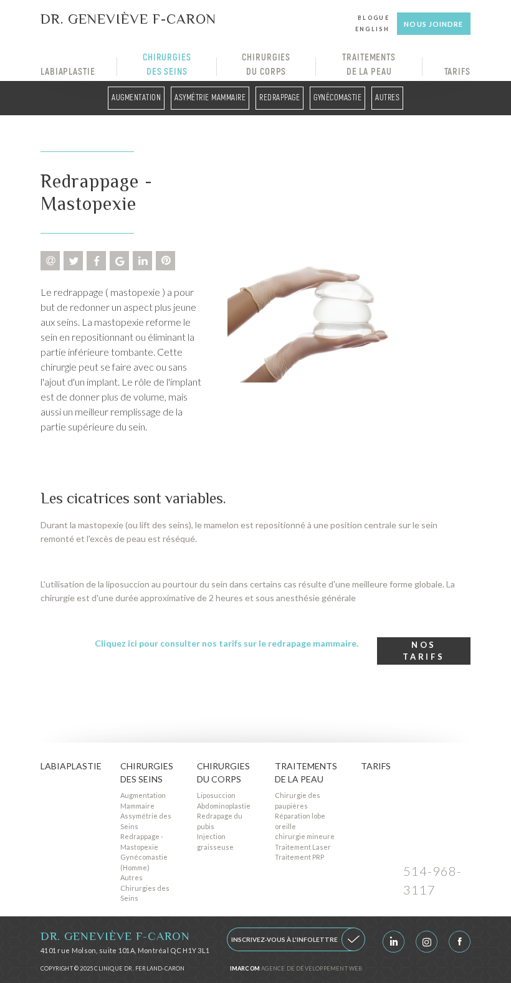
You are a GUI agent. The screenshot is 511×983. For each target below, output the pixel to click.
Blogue (373, 17)
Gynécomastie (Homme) (144, 862)
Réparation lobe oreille (300, 821)
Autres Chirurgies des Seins (145, 887)
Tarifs (457, 72)
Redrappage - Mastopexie (141, 841)
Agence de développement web (296, 968)
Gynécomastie (337, 98)
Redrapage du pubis (219, 821)
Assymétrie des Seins (145, 821)
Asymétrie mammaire (210, 98)
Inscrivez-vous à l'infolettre (284, 939)
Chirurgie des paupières (297, 800)
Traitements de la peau (369, 65)
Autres (387, 98)
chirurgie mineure (305, 836)
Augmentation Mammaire (143, 800)
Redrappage (279, 98)
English (372, 29)
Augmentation (136, 98)
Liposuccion (216, 795)
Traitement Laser (303, 847)
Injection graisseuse (215, 841)
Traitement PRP (299, 857)
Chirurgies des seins (167, 65)
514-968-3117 (432, 880)
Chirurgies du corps (266, 65)
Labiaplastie (68, 72)
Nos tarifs (423, 651)
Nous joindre (433, 24)
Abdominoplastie (224, 806)
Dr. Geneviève (128, 18)
